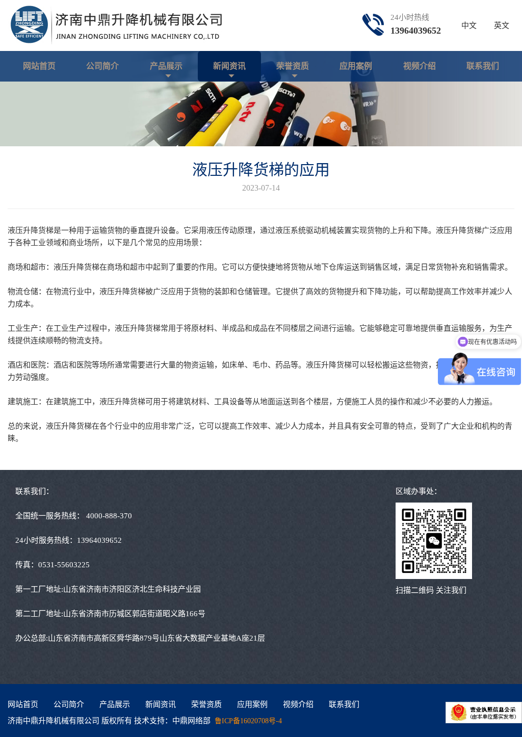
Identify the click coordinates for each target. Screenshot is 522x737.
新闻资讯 (229, 66)
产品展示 (166, 66)
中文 (469, 25)
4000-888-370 (109, 516)
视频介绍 (419, 66)
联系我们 (482, 66)
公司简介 (102, 66)
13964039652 (415, 30)
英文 (501, 25)
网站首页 (39, 66)
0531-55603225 (64, 565)
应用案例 (356, 66)
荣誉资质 (292, 66)
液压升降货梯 (31, 230)
